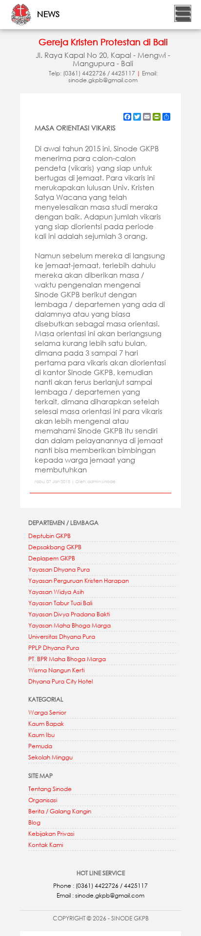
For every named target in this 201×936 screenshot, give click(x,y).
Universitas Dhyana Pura (61, 636)
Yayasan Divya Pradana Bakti (69, 614)
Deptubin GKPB (49, 536)
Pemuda (40, 746)
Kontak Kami (45, 844)
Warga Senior (47, 712)
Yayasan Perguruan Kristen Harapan (78, 580)
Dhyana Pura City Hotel (60, 681)
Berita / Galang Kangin (59, 811)
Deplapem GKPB (51, 558)
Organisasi (42, 800)
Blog (34, 822)
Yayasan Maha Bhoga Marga (69, 625)
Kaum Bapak (46, 723)
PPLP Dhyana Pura (53, 647)
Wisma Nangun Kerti (56, 670)
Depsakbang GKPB (54, 547)
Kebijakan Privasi (51, 833)
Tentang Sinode (50, 788)
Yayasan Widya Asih (56, 591)
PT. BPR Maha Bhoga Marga (67, 659)
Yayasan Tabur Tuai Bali (60, 603)
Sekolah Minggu (50, 757)
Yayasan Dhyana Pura (59, 569)
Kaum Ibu (41, 734)
